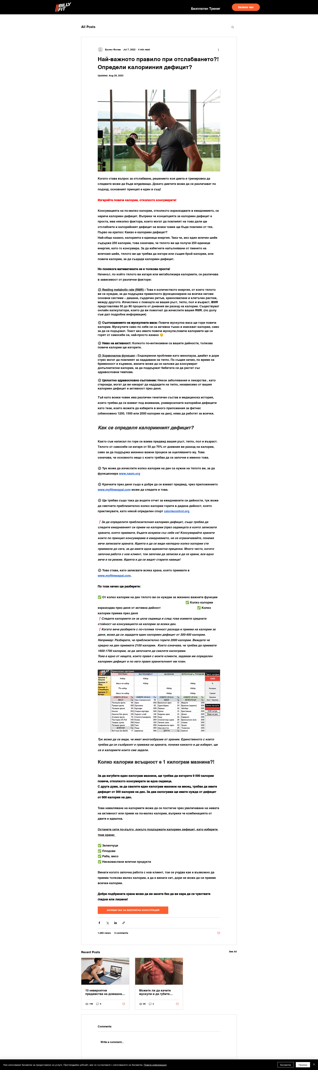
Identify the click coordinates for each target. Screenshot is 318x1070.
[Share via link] (123, 922)
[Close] (314, 1064)
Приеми (303, 1064)
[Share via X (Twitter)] (107, 922)
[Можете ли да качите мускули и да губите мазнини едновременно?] (159, 971)
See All (233, 951)
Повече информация (155, 1064)
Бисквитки (285, 1064)
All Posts (88, 27)
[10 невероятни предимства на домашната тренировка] (105, 971)
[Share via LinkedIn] (115, 922)
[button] (232, 27)
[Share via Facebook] (99, 922)
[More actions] (218, 50)
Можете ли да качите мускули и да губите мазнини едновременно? (157, 992)
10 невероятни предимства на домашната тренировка (105, 992)
